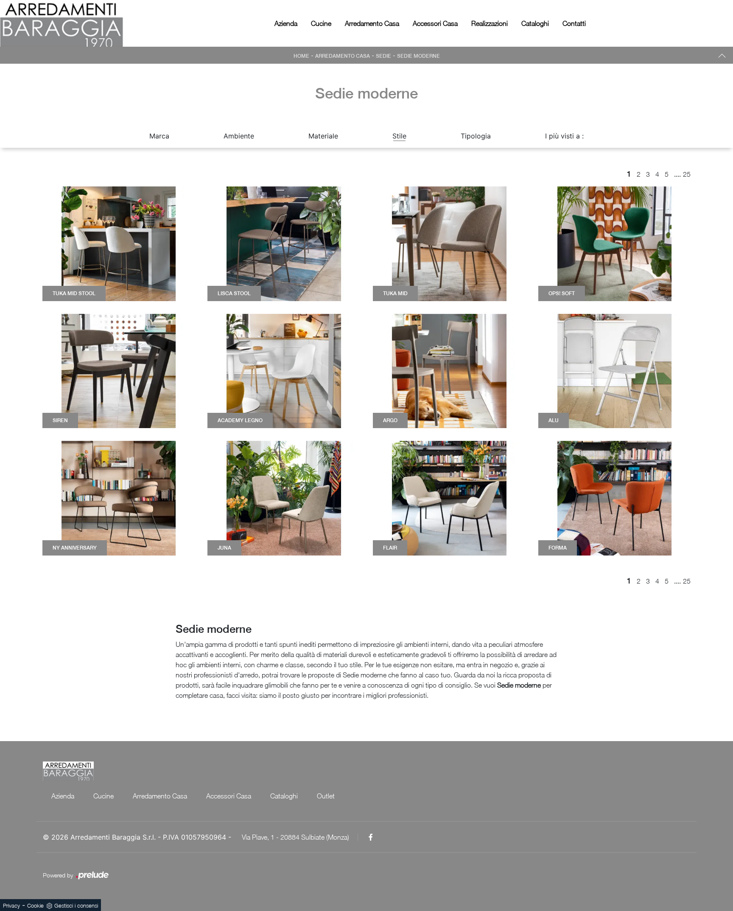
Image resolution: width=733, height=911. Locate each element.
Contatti (574, 23)
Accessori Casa (435, 23)
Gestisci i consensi (76, 905)
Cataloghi (535, 23)
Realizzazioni (489, 23)
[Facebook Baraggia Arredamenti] (370, 837)
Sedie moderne (418, 56)
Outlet (326, 796)
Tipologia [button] (476, 136)
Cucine (321, 23)
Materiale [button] (323, 136)
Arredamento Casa (372, 23)
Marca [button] (159, 136)
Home (301, 56)
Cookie (35, 905)
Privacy (11, 905)
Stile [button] (399, 136)
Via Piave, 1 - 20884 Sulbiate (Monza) (295, 837)
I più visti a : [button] (564, 136)
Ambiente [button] (239, 136)
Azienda (285, 23)
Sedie (383, 56)
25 (687, 174)
